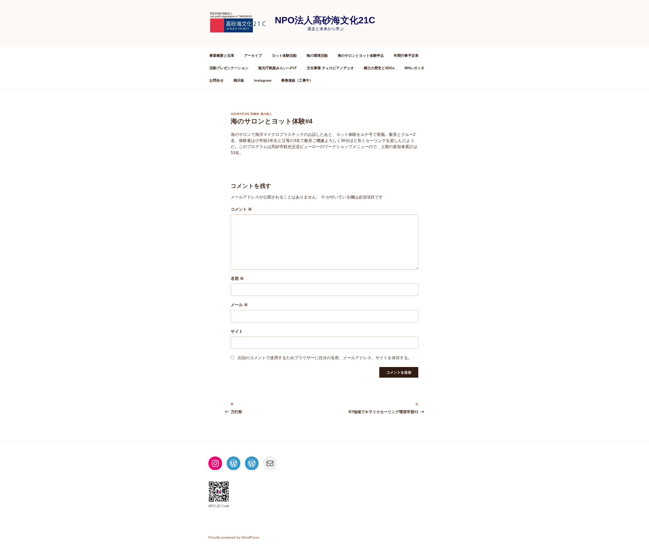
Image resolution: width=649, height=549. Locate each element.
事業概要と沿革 (221, 55)
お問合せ (216, 80)
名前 (237, 278)
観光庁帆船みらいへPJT (277, 68)
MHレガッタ (414, 68)
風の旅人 (266, 113)
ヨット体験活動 (284, 55)
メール (239, 305)
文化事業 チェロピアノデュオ (330, 68)
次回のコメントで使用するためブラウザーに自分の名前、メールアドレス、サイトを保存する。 (325, 358)
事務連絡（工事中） (297, 80)
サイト (237, 331)
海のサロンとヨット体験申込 (361, 55)
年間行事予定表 (406, 55)
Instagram (262, 80)
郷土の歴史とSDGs (379, 68)
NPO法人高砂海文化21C (325, 20)
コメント (241, 209)
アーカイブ (253, 55)
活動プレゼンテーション (228, 68)
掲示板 (238, 80)
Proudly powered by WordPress (233, 537)
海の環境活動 (317, 55)
